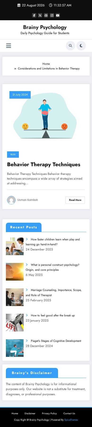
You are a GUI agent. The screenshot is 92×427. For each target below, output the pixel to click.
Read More (75, 200)
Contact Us (69, 413)
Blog (13, 154)
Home (15, 413)
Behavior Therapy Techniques (43, 164)
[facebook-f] (34, 15)
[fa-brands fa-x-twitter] (40, 15)
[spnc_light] (81, 45)
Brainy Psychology (45, 27)
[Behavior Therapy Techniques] (46, 116)
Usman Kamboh (27, 200)
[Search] (70, 45)
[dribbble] (46, 15)
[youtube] (58, 15)
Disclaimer (30, 413)
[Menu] (8, 46)
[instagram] (52, 15)
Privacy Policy (49, 413)
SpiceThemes (71, 420)
